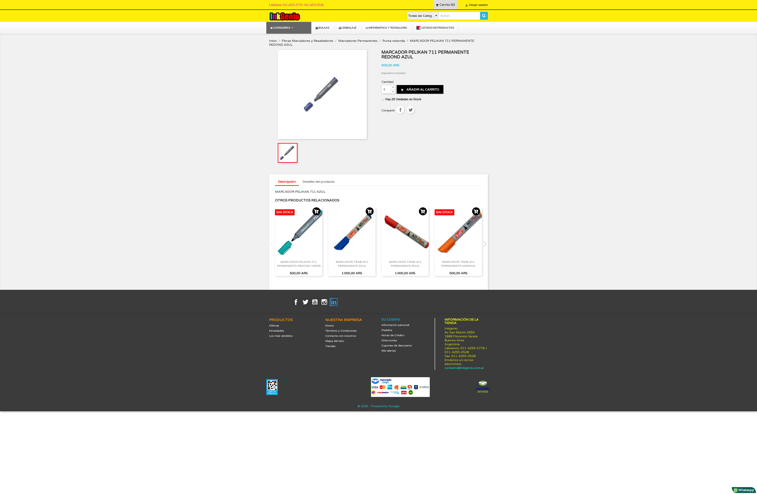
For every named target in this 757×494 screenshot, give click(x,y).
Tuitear (411, 110)
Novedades (276, 330)
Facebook (296, 302)
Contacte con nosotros (340, 336)
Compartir (400, 110)
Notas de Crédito (392, 335)
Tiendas (330, 346)
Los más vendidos (281, 336)
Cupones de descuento (396, 345)
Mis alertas (388, 350)
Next (484, 244)
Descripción (287, 182)
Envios (329, 325)
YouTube (315, 302)
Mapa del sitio (334, 341)
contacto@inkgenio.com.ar (464, 368)
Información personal (395, 325)
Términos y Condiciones (341, 330)
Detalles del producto (319, 182)
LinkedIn (334, 302)
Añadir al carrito (420, 90)
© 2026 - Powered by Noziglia (378, 406)
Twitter (305, 302)
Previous (273, 244)
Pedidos (386, 330)
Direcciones (389, 340)
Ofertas (274, 325)
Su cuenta (390, 320)
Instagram (324, 302)
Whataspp (745, 490)
